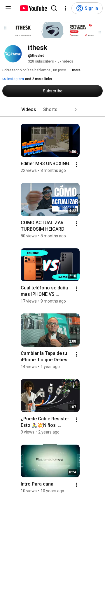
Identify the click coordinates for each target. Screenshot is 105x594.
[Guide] (8, 8)
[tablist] (52, 110)
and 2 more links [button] (38, 79)
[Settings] (65, 8)
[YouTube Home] (33, 8)
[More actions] (77, 164)
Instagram (15, 79)
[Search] (53, 8)
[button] (76, 110)
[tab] (28, 110)
